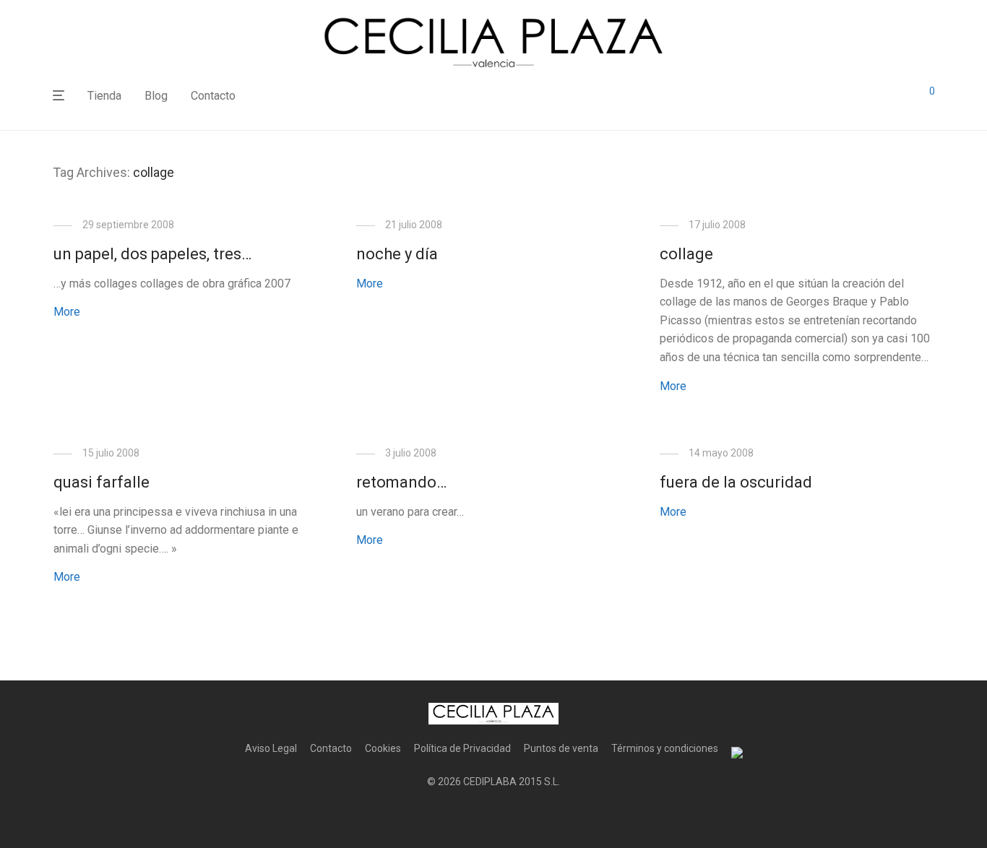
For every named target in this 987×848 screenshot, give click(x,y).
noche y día (397, 254)
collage (686, 254)
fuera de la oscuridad (736, 482)
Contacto (213, 96)
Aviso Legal (271, 748)
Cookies (383, 748)
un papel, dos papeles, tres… (152, 254)
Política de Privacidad (462, 748)
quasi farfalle (101, 482)
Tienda (104, 96)
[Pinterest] (517, 816)
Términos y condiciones (664, 748)
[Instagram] (493, 816)
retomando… (401, 482)
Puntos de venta (561, 748)
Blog (156, 96)
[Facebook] (470, 816)
